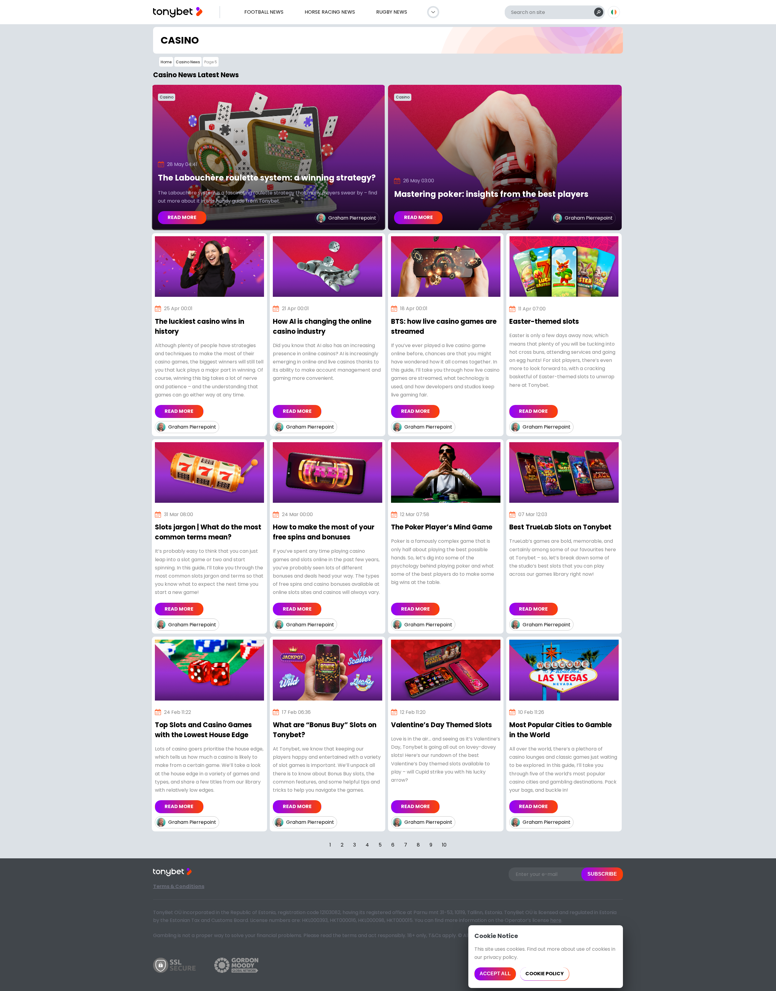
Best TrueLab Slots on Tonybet (560, 527)
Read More (182, 217)
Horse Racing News (330, 11)
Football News (263, 11)
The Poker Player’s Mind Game (441, 527)
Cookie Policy (544, 973)
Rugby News (391, 11)
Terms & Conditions (178, 886)
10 (444, 844)
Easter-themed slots (544, 321)
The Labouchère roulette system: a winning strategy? (267, 177)
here (555, 920)
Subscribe (602, 874)
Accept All (495, 973)
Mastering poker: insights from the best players (491, 194)
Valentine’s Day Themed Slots (441, 725)
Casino (166, 97)
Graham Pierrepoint (352, 217)
